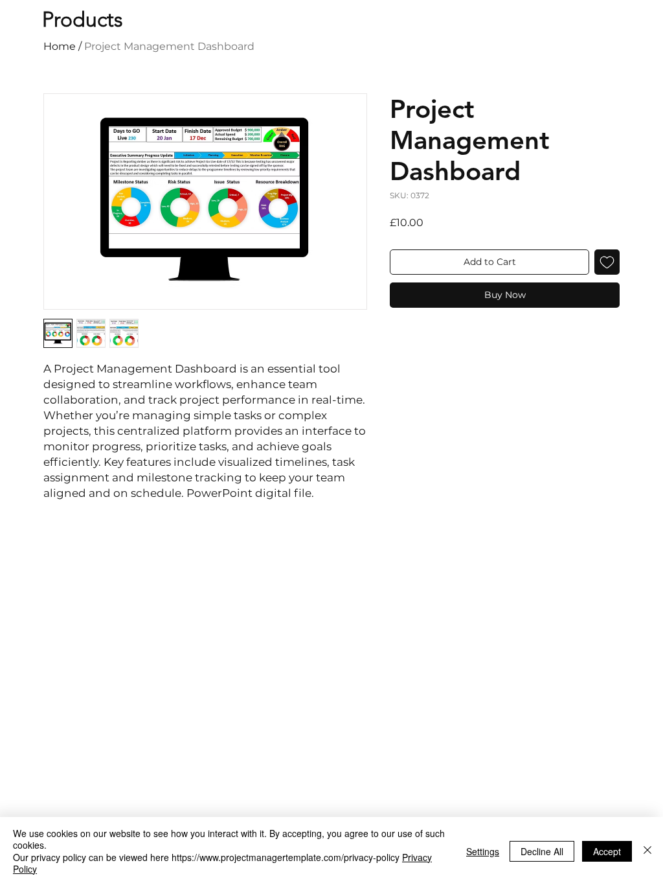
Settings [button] (482, 851)
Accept (607, 851)
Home (59, 46)
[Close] (647, 851)
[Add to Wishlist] (607, 262)
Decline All (542, 851)
